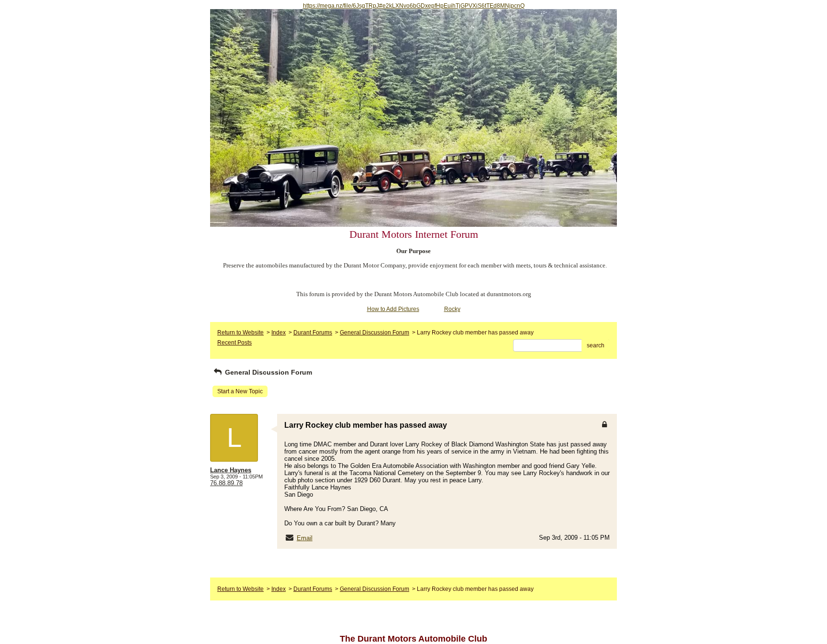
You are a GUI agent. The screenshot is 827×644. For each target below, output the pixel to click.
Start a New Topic (240, 391)
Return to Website (240, 332)
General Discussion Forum (374, 332)
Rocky (452, 309)
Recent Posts (234, 342)
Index (278, 332)
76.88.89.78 (226, 483)
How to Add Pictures (393, 309)
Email (305, 538)
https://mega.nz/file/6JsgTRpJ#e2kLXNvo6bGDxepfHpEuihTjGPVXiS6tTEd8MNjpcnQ (414, 5)
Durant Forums (312, 332)
